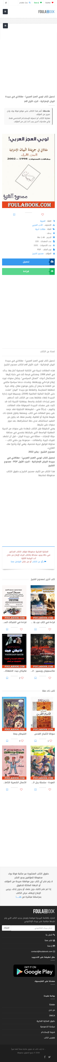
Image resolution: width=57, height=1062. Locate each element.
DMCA (52, 1015)
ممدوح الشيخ (38, 253)
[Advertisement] (28, 61)
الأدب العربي (37, 225)
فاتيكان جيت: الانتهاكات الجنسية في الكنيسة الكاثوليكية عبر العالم (14, 671)
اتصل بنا (49, 935)
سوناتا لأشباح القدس (44, 734)
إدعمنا (50, 946)
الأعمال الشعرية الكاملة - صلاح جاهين (14, 783)
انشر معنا (49, 940)
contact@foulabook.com (41, 951)
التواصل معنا (16, 562)
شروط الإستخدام (48, 1032)
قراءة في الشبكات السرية (14, 622)
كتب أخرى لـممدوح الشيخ (43, 579)
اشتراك (6, 928)
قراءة (26, 271)
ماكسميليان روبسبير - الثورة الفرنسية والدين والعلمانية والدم (43, 671)
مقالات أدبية (40, 229)
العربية (42, 221)
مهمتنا (48, 2)
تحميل (26, 262)
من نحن (52, 1010)
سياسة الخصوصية (47, 1027)
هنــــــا (18, 897)
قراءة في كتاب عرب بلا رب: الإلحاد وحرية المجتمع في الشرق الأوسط (43, 622)
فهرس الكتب (49, 1038)
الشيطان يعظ (19, 734)
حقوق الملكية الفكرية (46, 1021)
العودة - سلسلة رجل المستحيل (43, 783)
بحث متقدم (24, 2)
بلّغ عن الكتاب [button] (37, 562)
